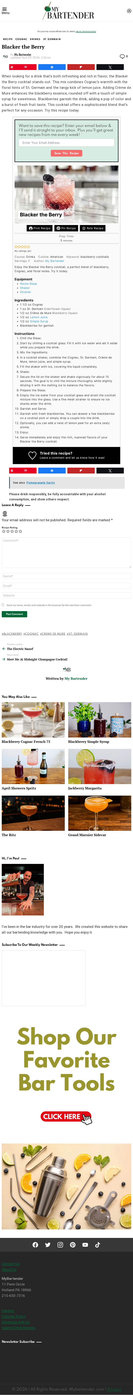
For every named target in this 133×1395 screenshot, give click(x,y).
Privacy (114, 1389)
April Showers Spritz (19, 788)
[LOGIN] (129, 10)
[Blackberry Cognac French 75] (33, 720)
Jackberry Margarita (85, 788)
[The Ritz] (33, 813)
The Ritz (9, 835)
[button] (16, 246)
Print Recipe (41, 228)
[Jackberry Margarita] (99, 766)
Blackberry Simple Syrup (88, 741)
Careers (8, 1311)
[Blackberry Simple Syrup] (99, 720)
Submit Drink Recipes (18, 1328)
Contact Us (11, 1264)
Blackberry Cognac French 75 (26, 741)
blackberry (13, 634)
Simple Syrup (39, 321)
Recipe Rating (9, 528)
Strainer (25, 292)
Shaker (25, 288)
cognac (31, 634)
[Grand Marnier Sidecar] (99, 813)
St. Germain (78, 634)
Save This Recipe (66, 153)
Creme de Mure (53, 634)
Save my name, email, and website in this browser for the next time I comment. (49, 605)
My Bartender (54, 261)
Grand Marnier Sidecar (87, 835)
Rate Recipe (94, 228)
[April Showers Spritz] (33, 766)
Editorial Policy (14, 1316)
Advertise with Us (16, 1322)
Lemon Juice (39, 317)
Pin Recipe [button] (68, 228)
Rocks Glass (28, 283)
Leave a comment (52, 457)
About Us (9, 1269)
